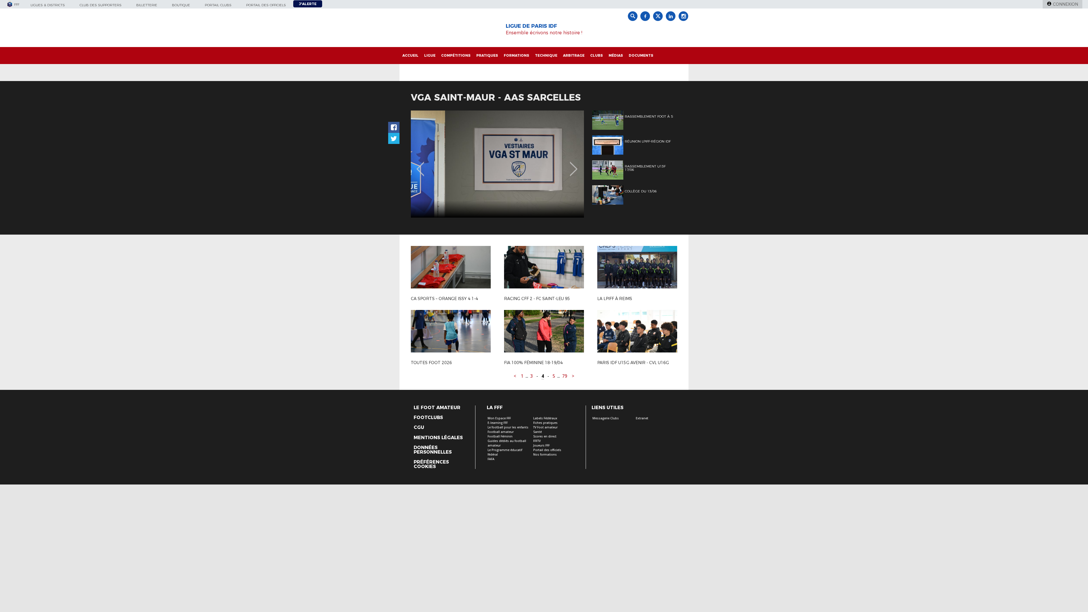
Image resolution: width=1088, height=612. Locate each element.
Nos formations (545, 454)
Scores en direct (544, 436)
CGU (419, 427)
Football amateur (501, 432)
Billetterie (146, 5)
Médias (616, 55)
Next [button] (574, 165)
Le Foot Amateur (437, 407)
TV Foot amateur (545, 427)
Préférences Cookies (431, 464)
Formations (516, 55)
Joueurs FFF (541, 445)
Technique (546, 55)
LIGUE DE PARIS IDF (531, 26)
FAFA (491, 459)
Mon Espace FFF (499, 418)
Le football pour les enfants (508, 427)
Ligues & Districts (48, 5)
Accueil (410, 55)
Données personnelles (433, 449)
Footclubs (428, 417)
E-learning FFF (498, 423)
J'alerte (307, 4)
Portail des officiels (266, 5)
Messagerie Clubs (605, 418)
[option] (497, 164)
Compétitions (456, 55)
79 (564, 376)
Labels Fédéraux (545, 418)
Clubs (596, 55)
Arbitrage (574, 55)
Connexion (1065, 4)
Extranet (642, 418)
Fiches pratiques (545, 423)
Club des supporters (101, 5)
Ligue (429, 55)
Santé (537, 432)
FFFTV (537, 441)
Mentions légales (438, 437)
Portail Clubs (218, 5)
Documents (641, 55)
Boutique (181, 5)
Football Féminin (500, 436)
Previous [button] (420, 165)
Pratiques (487, 55)
